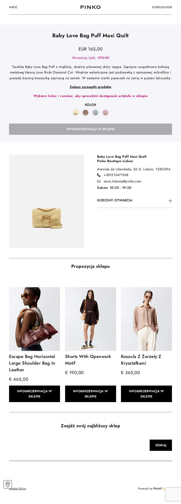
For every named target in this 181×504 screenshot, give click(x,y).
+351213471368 (116, 174)
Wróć (13, 7)
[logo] (90, 7)
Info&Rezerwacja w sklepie (91, 129)
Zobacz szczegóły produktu (90, 86)
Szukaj (160, 445)
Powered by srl (155, 489)
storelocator (162, 7)
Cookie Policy (17, 489)
